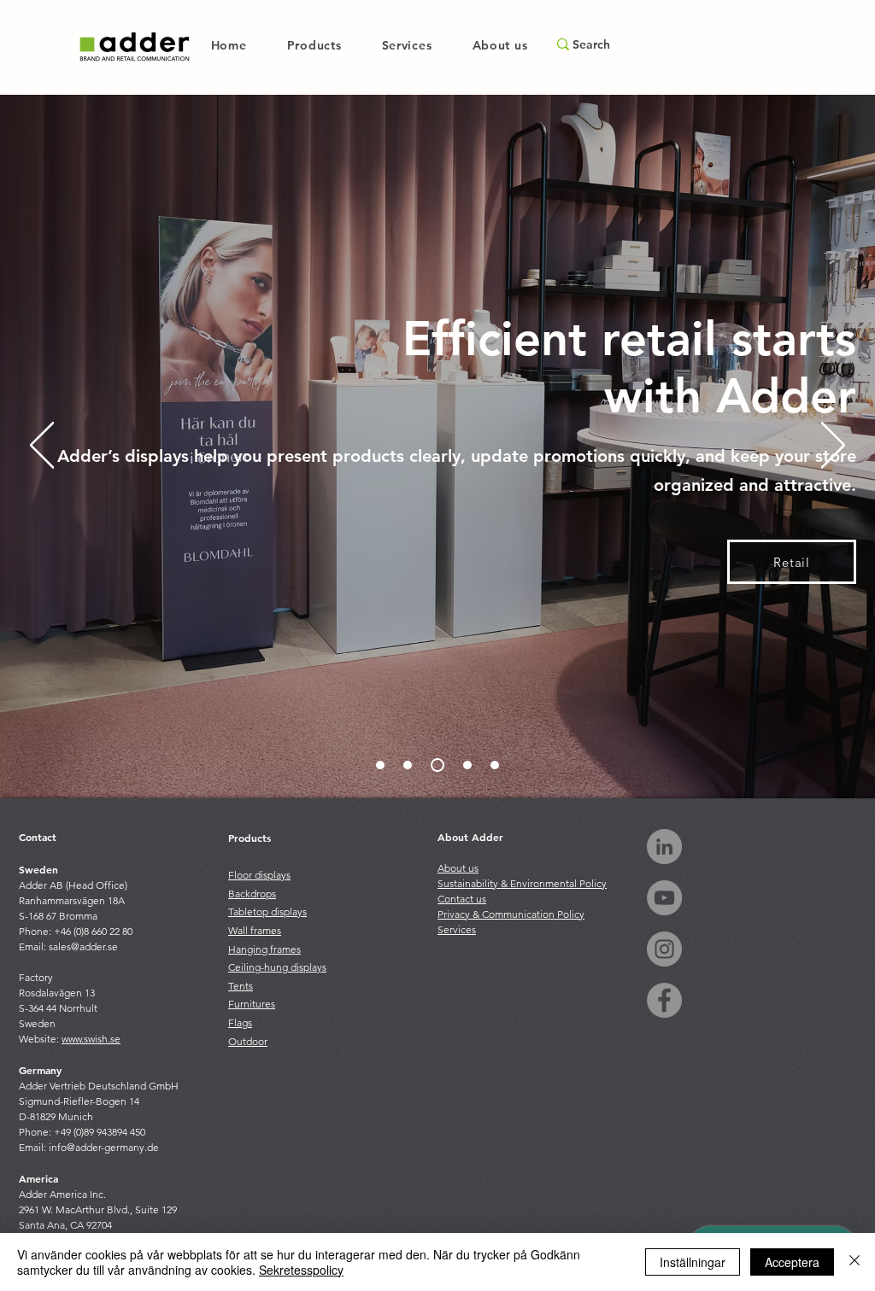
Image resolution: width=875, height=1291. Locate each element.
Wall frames (254, 930)
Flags (240, 1022)
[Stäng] (854, 1262)
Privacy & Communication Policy (511, 914)
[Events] (494, 765)
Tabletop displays (267, 911)
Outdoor (247, 1041)
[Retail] (437, 765)
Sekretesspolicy (301, 1269)
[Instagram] (664, 949)
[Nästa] (833, 446)
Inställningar (692, 1262)
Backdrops (252, 893)
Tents (240, 985)
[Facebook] (664, 1000)
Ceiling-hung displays (277, 967)
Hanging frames (264, 949)
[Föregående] (42, 446)
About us (458, 868)
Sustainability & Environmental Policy (522, 883)
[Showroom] (407, 765)
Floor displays (259, 874)
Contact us (462, 898)
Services (457, 929)
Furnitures (251, 1003)
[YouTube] (664, 897)
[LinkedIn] (664, 846)
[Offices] (467, 765)
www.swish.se (91, 1038)
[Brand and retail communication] (380, 765)
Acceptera (792, 1262)
